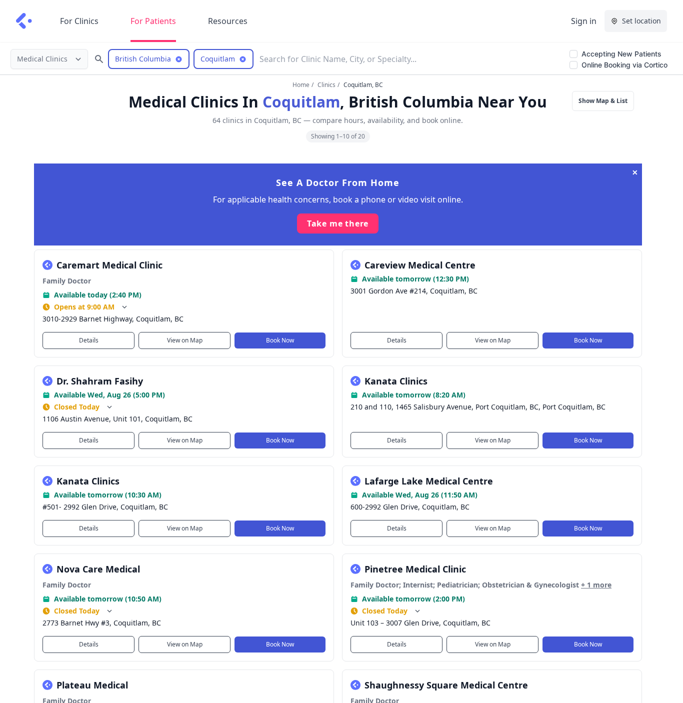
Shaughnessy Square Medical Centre (446, 685)
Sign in (583, 21)
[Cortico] (24, 21)
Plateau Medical (92, 685)
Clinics (327, 84)
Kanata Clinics (396, 381)
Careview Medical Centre (420, 265)
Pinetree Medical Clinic (415, 569)
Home (301, 84)
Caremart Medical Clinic (109, 265)
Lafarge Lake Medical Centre (428, 481)
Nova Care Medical (98, 569)
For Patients (153, 21)
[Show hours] (124, 307)
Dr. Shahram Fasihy (99, 381)
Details (88, 340)
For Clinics (79, 21)
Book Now (280, 340)
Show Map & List (603, 100)
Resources (228, 21)
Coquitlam (301, 102)
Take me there (337, 223)
